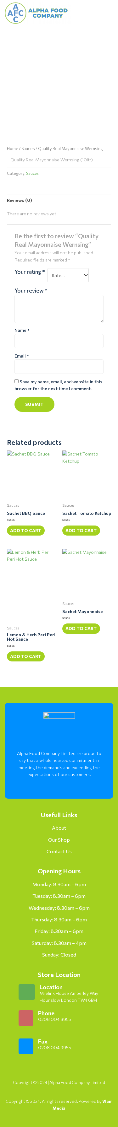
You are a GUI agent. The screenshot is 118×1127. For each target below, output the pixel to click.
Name (22, 330)
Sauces (28, 148)
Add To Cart (25, 530)
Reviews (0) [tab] (19, 200)
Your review (31, 290)
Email (21, 356)
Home (12, 148)
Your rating (29, 271)
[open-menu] (102, 13)
